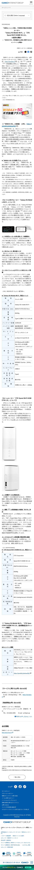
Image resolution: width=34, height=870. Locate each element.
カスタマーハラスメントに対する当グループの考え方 (15, 809)
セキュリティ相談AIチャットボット (9, 838)
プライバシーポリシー (7, 793)
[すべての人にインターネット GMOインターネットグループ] (14, 862)
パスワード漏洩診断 (6, 835)
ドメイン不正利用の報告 (8, 807)
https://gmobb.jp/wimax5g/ (22, 673)
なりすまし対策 (26, 845)
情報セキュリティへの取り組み (10, 795)
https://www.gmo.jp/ (7, 732)
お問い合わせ (5, 805)
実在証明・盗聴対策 (6, 840)
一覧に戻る (17, 777)
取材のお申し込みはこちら (24, 716)
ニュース (8, 7)
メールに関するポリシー (8, 798)
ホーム (3, 7)
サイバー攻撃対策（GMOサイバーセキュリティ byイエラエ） (16, 842)
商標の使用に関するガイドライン (10, 802)
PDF (21, 51)
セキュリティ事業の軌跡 (7, 847)
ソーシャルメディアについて (9, 800)
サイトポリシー (6, 791)
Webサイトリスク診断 (18, 835)
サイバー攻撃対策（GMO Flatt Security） (10, 845)
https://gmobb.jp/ (10, 61)
